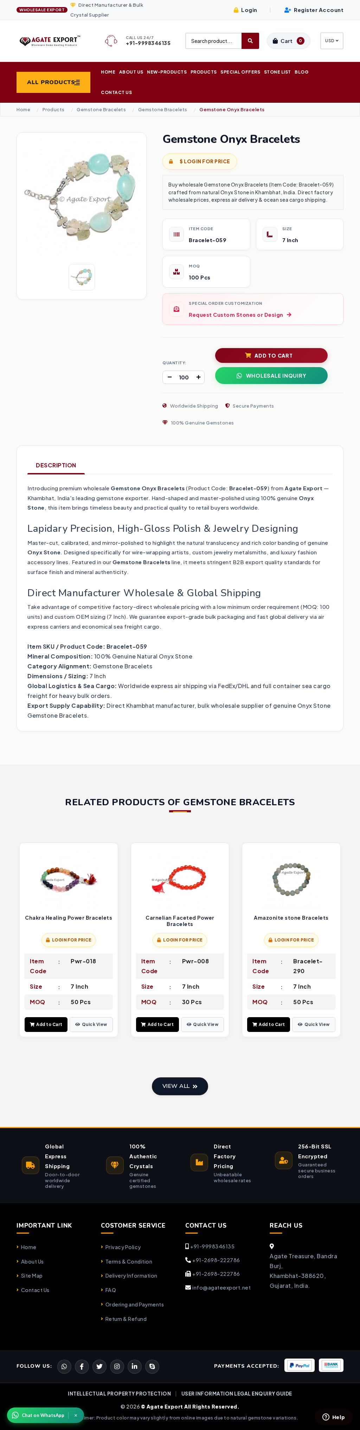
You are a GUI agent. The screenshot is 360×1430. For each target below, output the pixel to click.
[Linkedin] (135, 1367)
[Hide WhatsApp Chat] (76, 1415)
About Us (131, 72)
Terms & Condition (128, 1261)
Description (56, 465)
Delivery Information (131, 1275)
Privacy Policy (123, 1247)
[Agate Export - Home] (53, 40)
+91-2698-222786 (216, 1260)
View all (176, 1086)
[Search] (250, 41)
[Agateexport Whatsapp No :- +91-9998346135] (64, 1367)
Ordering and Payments (134, 1304)
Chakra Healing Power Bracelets (68, 918)
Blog (301, 72)
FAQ (110, 1290)
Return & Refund (126, 1319)
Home (108, 72)
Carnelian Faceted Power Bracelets (180, 921)
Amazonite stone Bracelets (291, 918)
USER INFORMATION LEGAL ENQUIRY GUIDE (236, 1394)
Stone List (277, 72)
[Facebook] (99, 1367)
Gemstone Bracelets (101, 109)
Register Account (318, 9)
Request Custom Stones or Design (236, 314)
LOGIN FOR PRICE (71, 940)
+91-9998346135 (212, 1246)
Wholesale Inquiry (276, 375)
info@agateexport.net (221, 1287)
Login (248, 9)
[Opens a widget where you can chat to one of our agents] (333, 1417)
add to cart (273, 355)
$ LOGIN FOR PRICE (204, 161)
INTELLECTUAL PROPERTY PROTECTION (119, 1394)
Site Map (32, 1275)
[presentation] (22, 941)
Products (204, 72)
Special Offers (240, 72)
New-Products (167, 72)
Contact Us (116, 92)
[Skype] (152, 1367)
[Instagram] (117, 1367)
